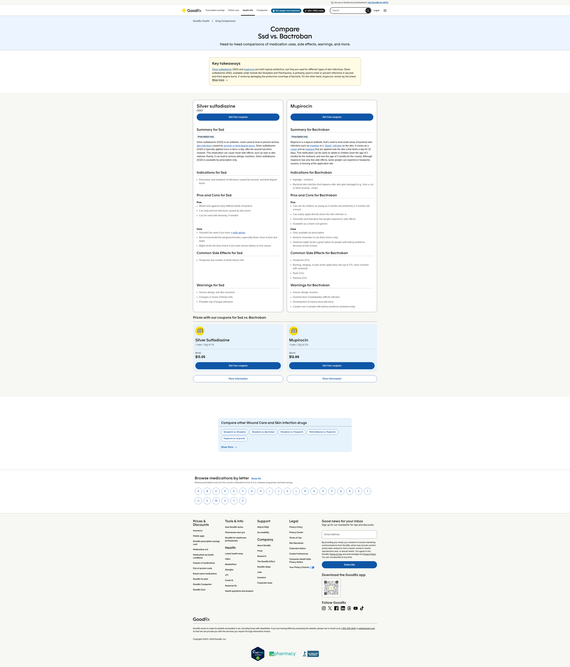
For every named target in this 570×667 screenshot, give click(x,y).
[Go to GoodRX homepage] (191, 10)
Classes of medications (204, 563)
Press (260, 550)
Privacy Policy (296, 527)
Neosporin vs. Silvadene (235, 432)
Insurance (197, 530)
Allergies (229, 569)
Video (227, 559)
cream (293, 149)
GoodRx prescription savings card (206, 543)
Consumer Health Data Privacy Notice (300, 560)
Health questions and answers (239, 591)
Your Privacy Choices (299, 567)
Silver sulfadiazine (222, 69)
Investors (261, 577)
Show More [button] (227, 447)
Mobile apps (198, 536)
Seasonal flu (231, 585)
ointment (310, 149)
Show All (256, 478)
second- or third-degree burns (239, 145)
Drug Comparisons (225, 21)
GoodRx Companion (202, 584)
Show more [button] (218, 80)
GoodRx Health (201, 21)
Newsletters (230, 564)
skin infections (204, 145)
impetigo (314, 145)
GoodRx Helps (264, 566)
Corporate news (264, 583)
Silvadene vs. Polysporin (292, 432)
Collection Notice (297, 548)
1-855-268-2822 (348, 628)
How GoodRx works (234, 527)
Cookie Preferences (298, 553)
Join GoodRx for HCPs (378, 2)
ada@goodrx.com (367, 628)
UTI (226, 575)
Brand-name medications (205, 573)
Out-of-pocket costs (202, 568)
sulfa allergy (239, 232)
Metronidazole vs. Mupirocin (322, 432)
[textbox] (349, 534)
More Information (238, 378)
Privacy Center (296, 532)
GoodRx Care (199, 589)
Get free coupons (238, 117)
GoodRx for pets (200, 579)
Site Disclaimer (296, 543)
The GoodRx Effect (266, 561)
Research (261, 556)
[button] (285, 11)
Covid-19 (229, 580)
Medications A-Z (200, 549)
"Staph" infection (333, 145)
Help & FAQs (263, 527)
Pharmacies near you (235, 532)
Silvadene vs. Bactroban (263, 432)
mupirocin (249, 69)
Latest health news (234, 553)
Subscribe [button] (360, 565)
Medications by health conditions (203, 556)
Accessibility (263, 532)
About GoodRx (264, 545)
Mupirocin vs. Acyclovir (234, 438)
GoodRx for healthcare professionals (236, 539)
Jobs (259, 572)
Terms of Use (295, 537)
